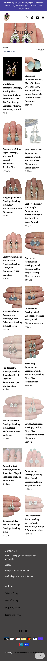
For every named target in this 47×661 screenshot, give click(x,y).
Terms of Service (13, 614)
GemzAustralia (18, 652)
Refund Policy (11, 600)
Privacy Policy (11, 593)
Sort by (5, 47)
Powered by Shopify (33, 652)
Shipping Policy (12, 607)
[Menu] (42, 17)
